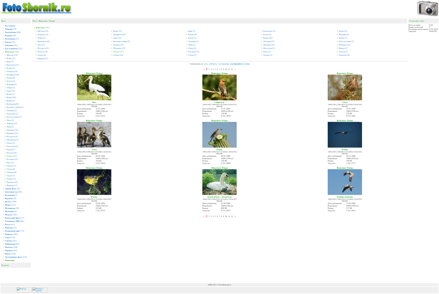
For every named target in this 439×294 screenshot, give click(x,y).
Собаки (11, 172)
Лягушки (12, 130)
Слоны (10, 169)
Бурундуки (12, 65)
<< (204, 69)
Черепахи (11, 182)
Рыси (10, 163)
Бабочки (11, 55)
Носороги (12, 136)
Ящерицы (11, 185)
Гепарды (11, 71)
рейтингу (213, 64)
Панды (10, 150)
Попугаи (11, 153)
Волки (10, 68)
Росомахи (12, 159)
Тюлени (11, 179)
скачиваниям (223, 64)
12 (232, 69)
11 (229, 69)
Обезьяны (12, 140)
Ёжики (10, 78)
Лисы (10, 120)
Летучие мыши (14, 117)
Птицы (52, 21)
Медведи (12, 133)
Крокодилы (12, 104)
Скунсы (11, 166)
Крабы (10, 101)
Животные (43, 21)
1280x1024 (90, 104)
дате (206, 64)
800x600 (94, 106)
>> (235, 69)
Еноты (10, 81)
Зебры (10, 88)
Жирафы (11, 84)
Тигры (10, 176)
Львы (10, 127)
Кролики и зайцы (14, 107)
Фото (34, 21)
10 (226, 69)
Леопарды (12, 114)
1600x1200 (81, 104)
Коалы (10, 94)
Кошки (11, 97)
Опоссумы (12, 146)
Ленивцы (11, 110)
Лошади (11, 123)
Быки (10, 62)
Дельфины (12, 75)
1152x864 (98, 104)
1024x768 (106, 104)
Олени (10, 143)
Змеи (10, 91)
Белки (10, 58)
